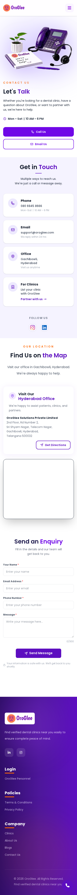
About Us (11, 840)
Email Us (41, 144)
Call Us (41, 132)
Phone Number (13, 598)
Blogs (8, 848)
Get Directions (55, 445)
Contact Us (12, 855)
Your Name (11, 564)
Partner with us (32, 299)
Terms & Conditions (18, 802)
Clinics (9, 833)
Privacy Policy (14, 810)
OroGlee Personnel (17, 779)
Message (10, 614)
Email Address (13, 581)
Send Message (41, 653)
